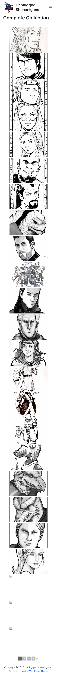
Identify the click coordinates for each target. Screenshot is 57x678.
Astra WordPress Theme (35, 671)
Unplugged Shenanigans (27, 7)
